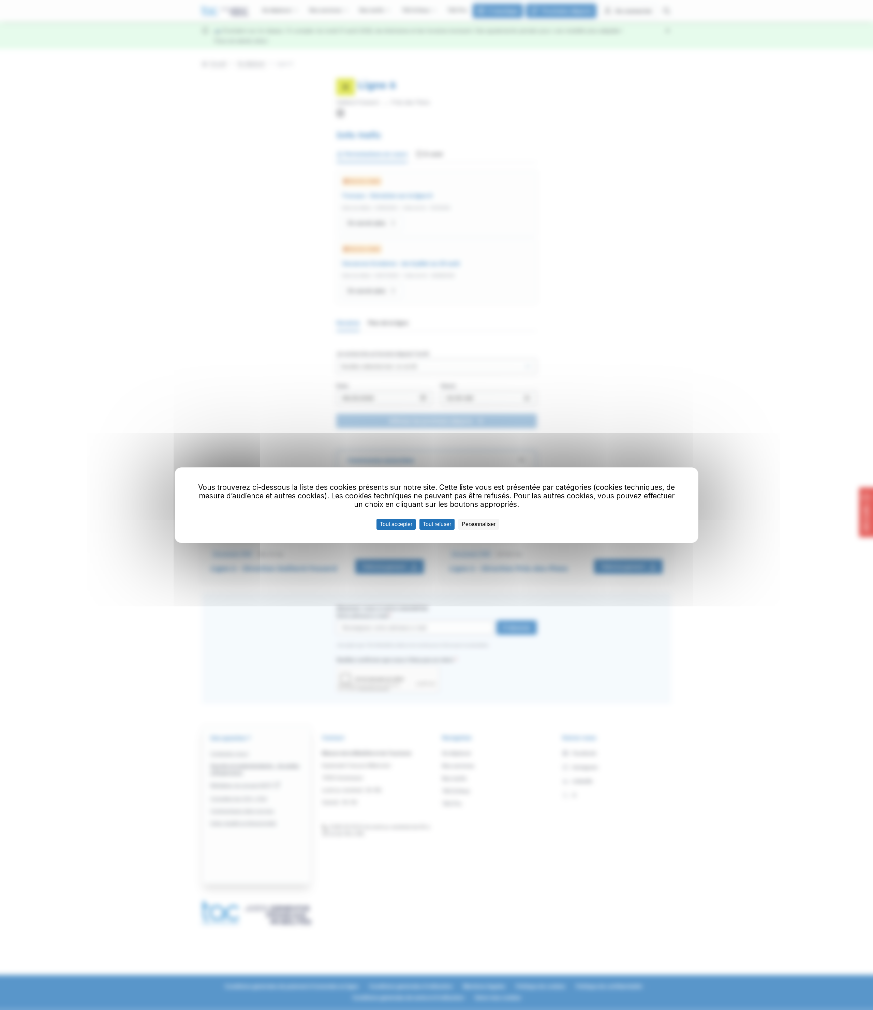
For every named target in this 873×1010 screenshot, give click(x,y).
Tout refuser (437, 524)
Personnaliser (478, 524)
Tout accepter (396, 524)
